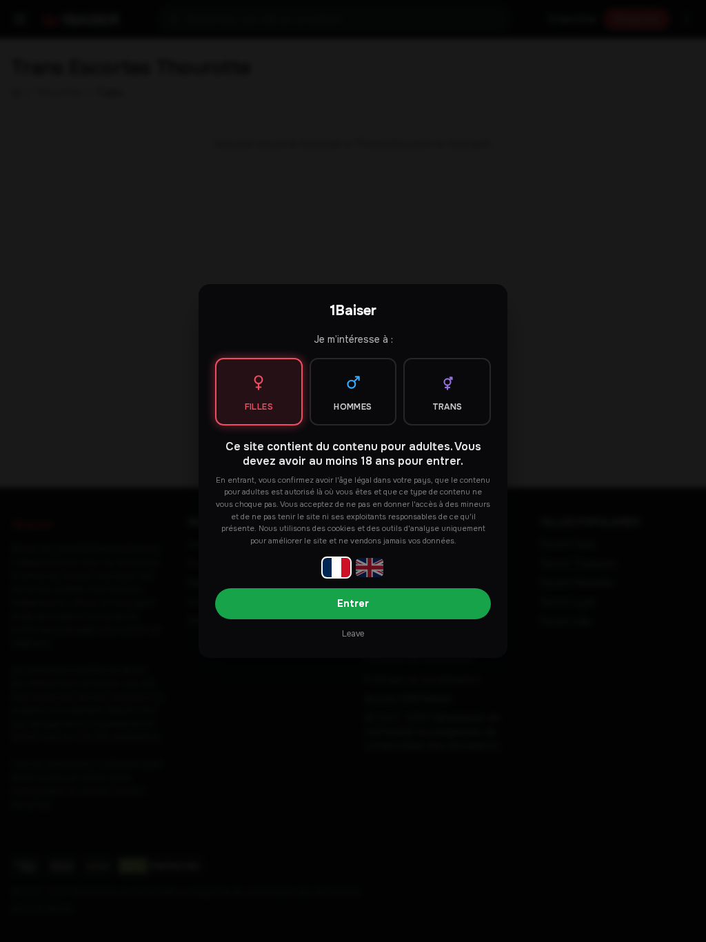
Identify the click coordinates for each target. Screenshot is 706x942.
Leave (353, 633)
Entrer (353, 603)
